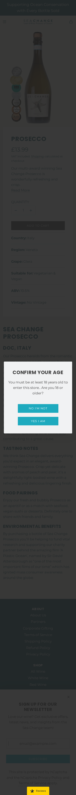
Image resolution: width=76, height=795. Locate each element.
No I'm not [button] (38, 408)
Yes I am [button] (38, 421)
